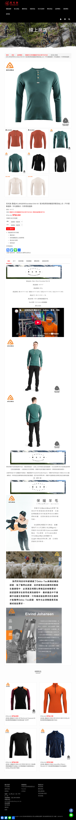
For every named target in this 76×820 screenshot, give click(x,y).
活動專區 (65, 9)
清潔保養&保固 (42, 793)
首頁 (7, 55)
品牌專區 (57, 9)
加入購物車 (10, 229)
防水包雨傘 (41, 9)
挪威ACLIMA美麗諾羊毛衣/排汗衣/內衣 (36, 55)
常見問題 (40, 796)
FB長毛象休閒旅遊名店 (28, 786)
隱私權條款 (41, 791)
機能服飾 (8, 9)
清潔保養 (20, 261)
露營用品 (24, 9)
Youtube (23, 789)
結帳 (6, 809)
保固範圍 (28, 261)
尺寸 (8, 224)
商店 (13, 55)
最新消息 (7, 789)
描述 (9, 261)
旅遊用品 (32, 9)
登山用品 (16, 9)
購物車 (7, 807)
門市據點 (7, 786)
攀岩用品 (49, 9)
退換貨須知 (45, 261)
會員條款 (40, 786)
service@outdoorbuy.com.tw (13, 801)
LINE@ (23, 791)
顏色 (8, 221)
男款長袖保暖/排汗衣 (39, 212)
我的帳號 (7, 805)
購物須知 (36, 261)
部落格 (8, 14)
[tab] (8, 261)
